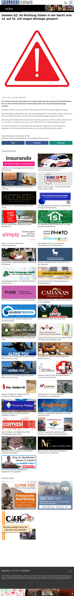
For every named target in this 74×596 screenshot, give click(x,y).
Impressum (6, 570)
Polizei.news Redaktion (18, 97)
